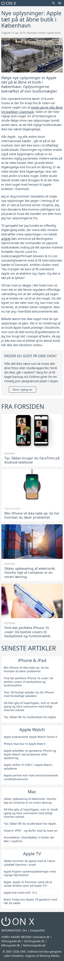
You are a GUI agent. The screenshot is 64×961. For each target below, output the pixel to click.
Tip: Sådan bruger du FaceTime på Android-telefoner (31, 460)
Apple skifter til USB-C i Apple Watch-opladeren (28, 766)
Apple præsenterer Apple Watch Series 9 (30, 737)
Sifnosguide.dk (11, 941)
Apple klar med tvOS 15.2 (20, 892)
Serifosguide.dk (34, 941)
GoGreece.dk (41, 937)
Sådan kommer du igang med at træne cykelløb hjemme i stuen (29, 862)
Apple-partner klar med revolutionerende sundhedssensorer (31, 777)
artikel (5, 239)
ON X (11, 3)
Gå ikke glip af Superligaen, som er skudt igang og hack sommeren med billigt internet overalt (31, 706)
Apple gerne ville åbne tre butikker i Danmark (32, 109)
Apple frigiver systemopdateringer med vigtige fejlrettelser (30, 873)
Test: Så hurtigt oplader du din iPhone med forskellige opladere (29, 694)
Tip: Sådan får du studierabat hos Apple (30, 717)
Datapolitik (37, 930)
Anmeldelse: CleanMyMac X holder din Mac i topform (29, 839)
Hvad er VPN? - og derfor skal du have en (30, 830)
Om (24, 930)
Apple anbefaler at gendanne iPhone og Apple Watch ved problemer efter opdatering (30, 754)
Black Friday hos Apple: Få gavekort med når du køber (30, 901)
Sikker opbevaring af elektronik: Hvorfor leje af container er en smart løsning (30, 572)
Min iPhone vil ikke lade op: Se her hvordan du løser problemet (31, 515)
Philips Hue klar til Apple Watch (24, 744)
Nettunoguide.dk (34, 945)
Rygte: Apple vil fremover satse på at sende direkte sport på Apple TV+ (28, 883)
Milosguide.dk (10, 945)
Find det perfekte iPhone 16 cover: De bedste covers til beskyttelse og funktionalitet (27, 631)
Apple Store (54, 33)
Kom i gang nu (22, 389)
